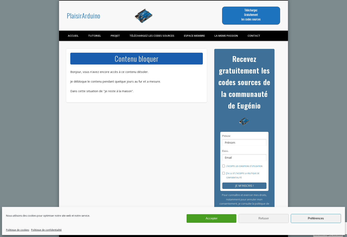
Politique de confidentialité (46, 230)
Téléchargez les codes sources (152, 35)
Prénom (226, 136)
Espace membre (194, 35)
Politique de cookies (17, 230)
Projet (115, 35)
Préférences (316, 218)
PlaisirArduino (83, 15)
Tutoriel (94, 35)
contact (254, 35)
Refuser (263, 218)
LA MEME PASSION (226, 35)
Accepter (211, 218)
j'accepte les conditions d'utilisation (244, 166)
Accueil (73, 35)
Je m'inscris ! (244, 186)
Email (225, 151)
